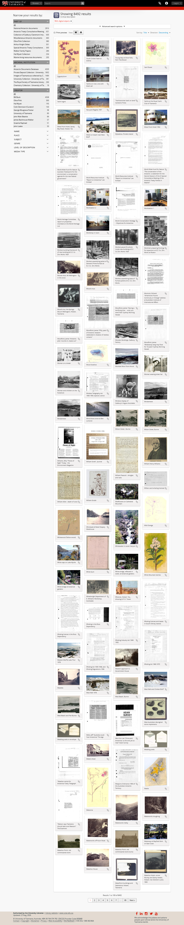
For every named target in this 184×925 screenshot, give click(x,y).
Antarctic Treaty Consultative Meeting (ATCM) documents (37, 31)
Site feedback (69, 921)
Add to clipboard (79, 76)
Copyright (25, 921)
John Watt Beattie (21, 116)
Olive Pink (18, 100)
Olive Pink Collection (22, 41)
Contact (16, 921)
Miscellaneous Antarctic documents (28, 38)
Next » (132, 900)
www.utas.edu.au (66, 913)
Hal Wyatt (18, 103)
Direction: (154, 32)
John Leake (18, 126)
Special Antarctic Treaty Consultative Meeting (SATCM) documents (40, 47)
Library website (51, 913)
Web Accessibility (55, 921)
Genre (17, 143)
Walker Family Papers (22, 51)
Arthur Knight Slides (22, 44)
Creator (18, 90)
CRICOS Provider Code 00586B (70, 918)
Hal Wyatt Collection (22, 54)
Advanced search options (112, 26)
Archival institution (24, 62)
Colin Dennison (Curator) (24, 107)
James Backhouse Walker (24, 120)
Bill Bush (17, 97)
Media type (19, 151)
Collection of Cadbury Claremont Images (30, 35)
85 (125, 900)
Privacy (44, 921)
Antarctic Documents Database (26, 69)
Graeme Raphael (20, 123)
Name (17, 131)
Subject (18, 139)
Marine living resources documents (28, 57)
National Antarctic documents (26, 28)
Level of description (24, 147)
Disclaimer (35, 921)
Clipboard (159, 3)
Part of (18, 21)
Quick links (166, 3)
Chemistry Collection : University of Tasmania (32, 85)
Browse (36, 3)
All (15, 25)
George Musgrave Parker (24, 110)
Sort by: (139, 32)
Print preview (61, 32)
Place (17, 135)
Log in (176, 3)
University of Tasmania (23, 113)
